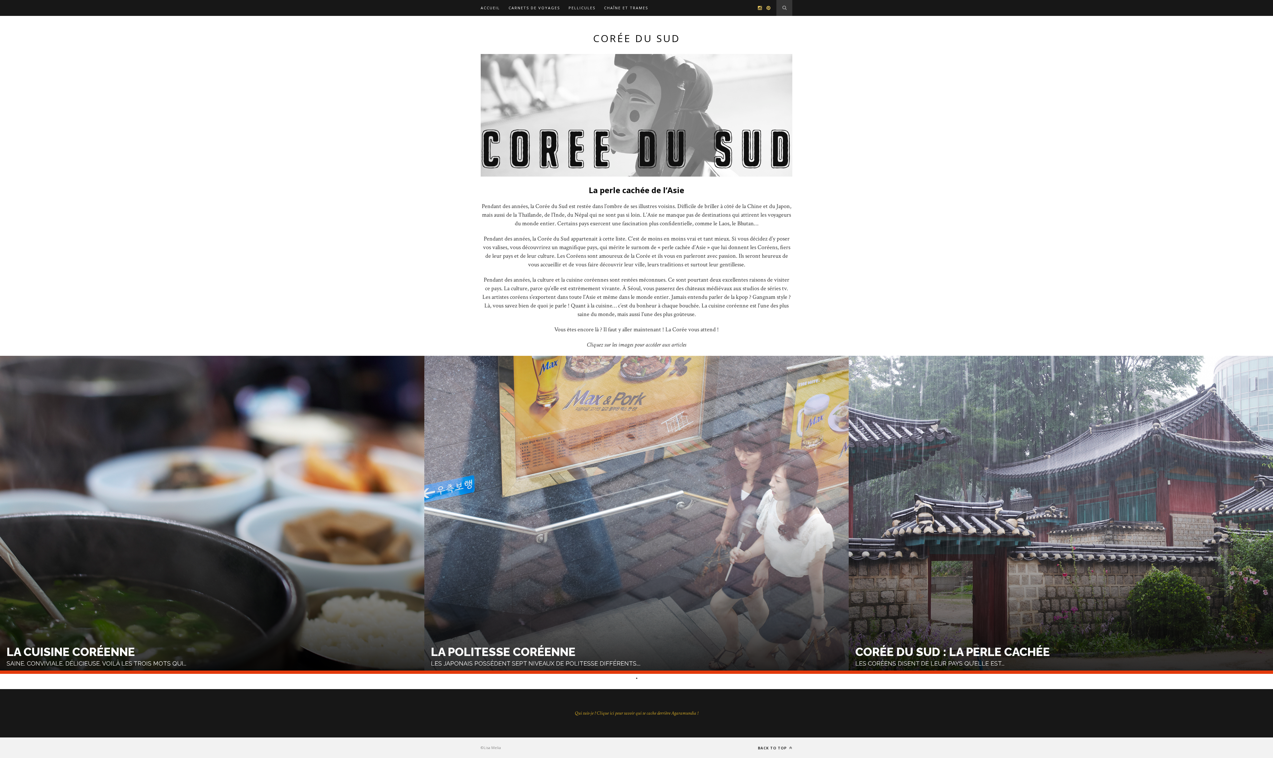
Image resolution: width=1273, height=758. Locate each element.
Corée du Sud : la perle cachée (952, 652)
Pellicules (582, 7)
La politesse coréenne (503, 652)
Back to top (773, 747)
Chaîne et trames (626, 7)
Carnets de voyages (534, 7)
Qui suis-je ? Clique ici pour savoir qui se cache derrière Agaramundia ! (636, 713)
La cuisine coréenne (71, 652)
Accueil (490, 7)
